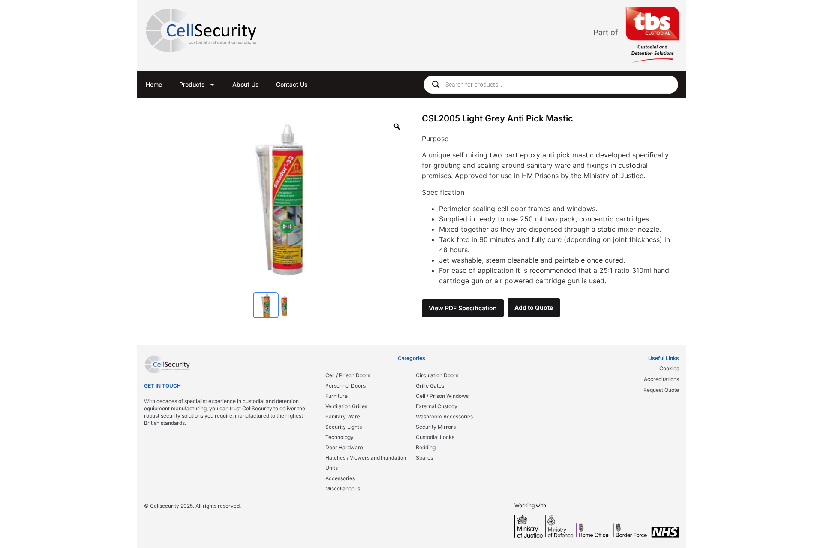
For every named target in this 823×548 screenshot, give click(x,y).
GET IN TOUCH (162, 385)
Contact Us (292, 84)
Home (154, 84)
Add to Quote (533, 307)
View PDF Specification (463, 308)
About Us (245, 84)
